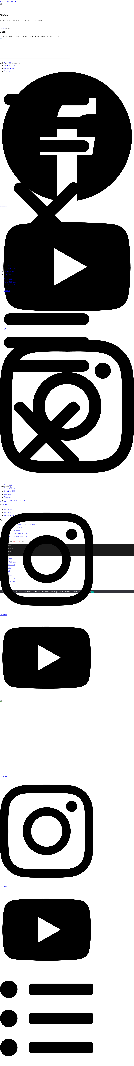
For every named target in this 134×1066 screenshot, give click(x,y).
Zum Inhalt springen (8, 1)
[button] (46, 168)
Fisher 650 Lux (9, 65)
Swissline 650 (9, 68)
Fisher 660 (8, 63)
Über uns (7, 71)
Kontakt (7, 291)
